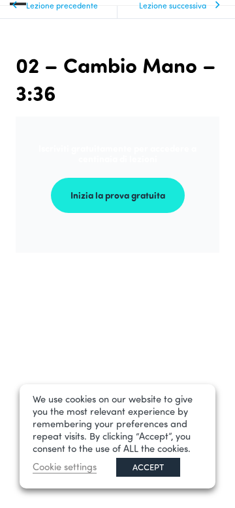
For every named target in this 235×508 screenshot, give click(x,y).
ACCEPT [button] (148, 467)
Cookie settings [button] (65, 466)
